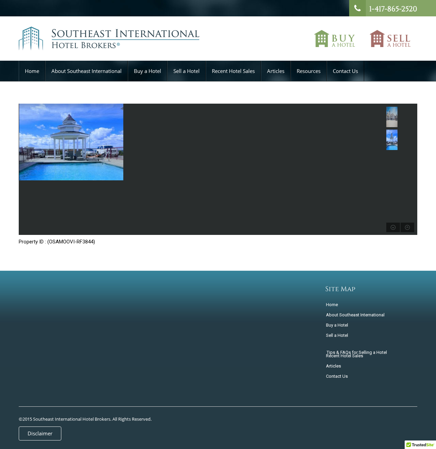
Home (32, 71)
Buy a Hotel (334, 38)
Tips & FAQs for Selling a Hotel (357, 352)
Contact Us (345, 71)
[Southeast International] (109, 42)
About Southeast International (86, 71)
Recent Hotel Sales (233, 71)
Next (274, 169)
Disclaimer (40, 433)
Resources (309, 71)
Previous (25, 169)
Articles (275, 71)
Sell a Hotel (390, 38)
